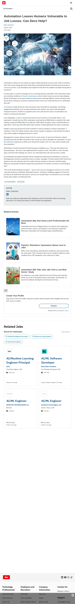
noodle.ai (19, 118)
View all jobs (65, 329)
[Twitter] (7, 194)
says (47, 148)
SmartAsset (9, 107)
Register (54, 303)
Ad (70, 603)
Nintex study (36, 137)
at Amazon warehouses (29, 96)
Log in (66, 308)
